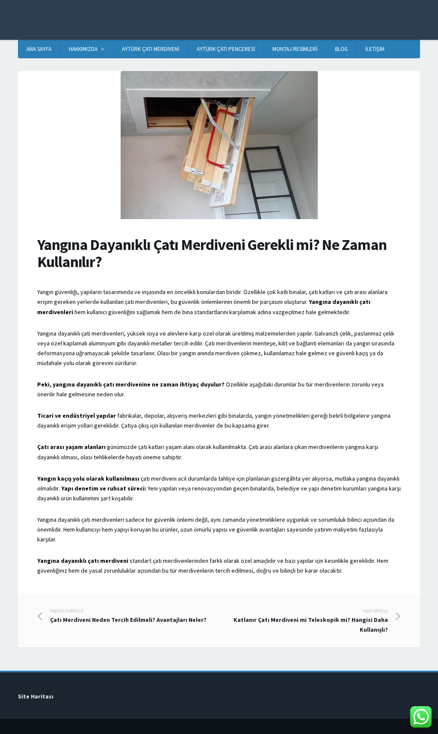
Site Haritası (35, 696)
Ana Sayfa (39, 49)
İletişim (375, 49)
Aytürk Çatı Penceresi (226, 49)
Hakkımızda (83, 49)
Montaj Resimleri (294, 49)
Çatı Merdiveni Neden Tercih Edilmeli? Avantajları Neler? (128, 616)
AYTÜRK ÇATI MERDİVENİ (150, 49)
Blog (341, 49)
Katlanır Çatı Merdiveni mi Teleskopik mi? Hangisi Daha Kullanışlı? (311, 620)
